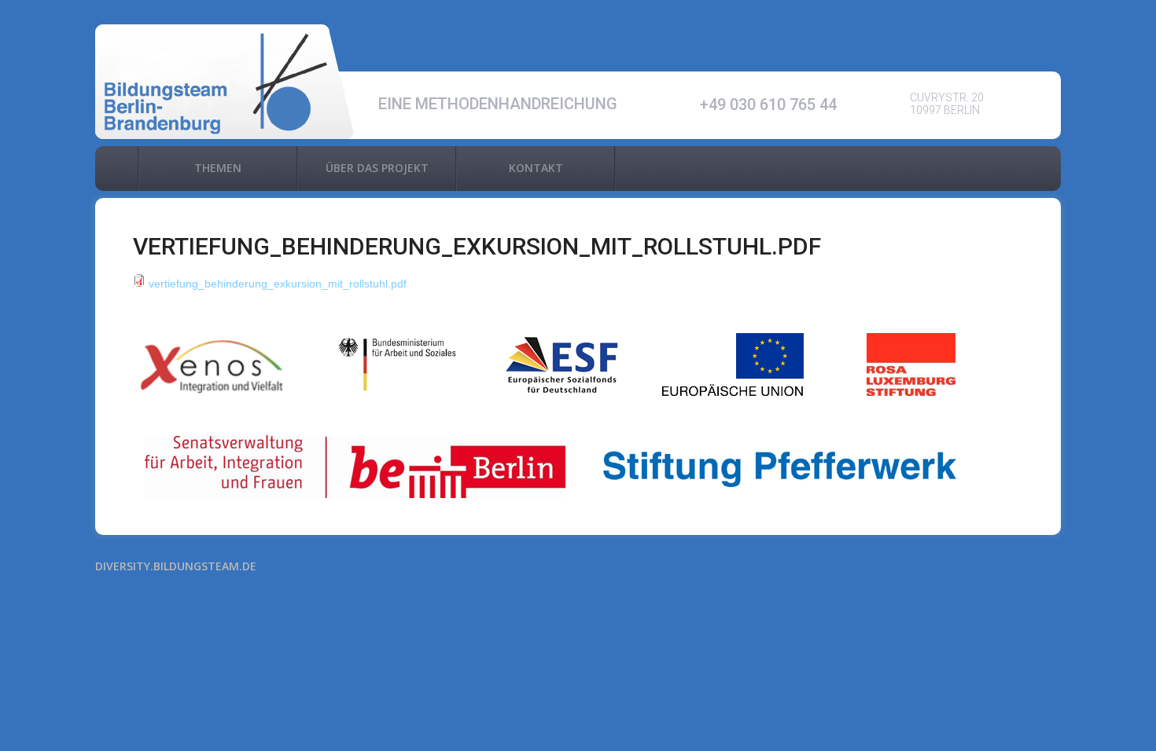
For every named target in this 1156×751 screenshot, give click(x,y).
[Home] (225, 82)
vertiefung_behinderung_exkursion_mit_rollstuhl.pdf (278, 283)
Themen (217, 167)
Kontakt (536, 167)
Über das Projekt (377, 167)
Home (116, 168)
